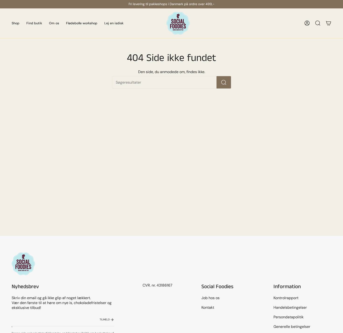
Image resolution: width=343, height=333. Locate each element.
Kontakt (207, 307)
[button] (15, 23)
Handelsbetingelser (290, 307)
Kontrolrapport (285, 297)
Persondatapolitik (288, 317)
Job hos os (210, 297)
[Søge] (224, 82)
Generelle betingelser (291, 326)
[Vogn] (328, 23)
